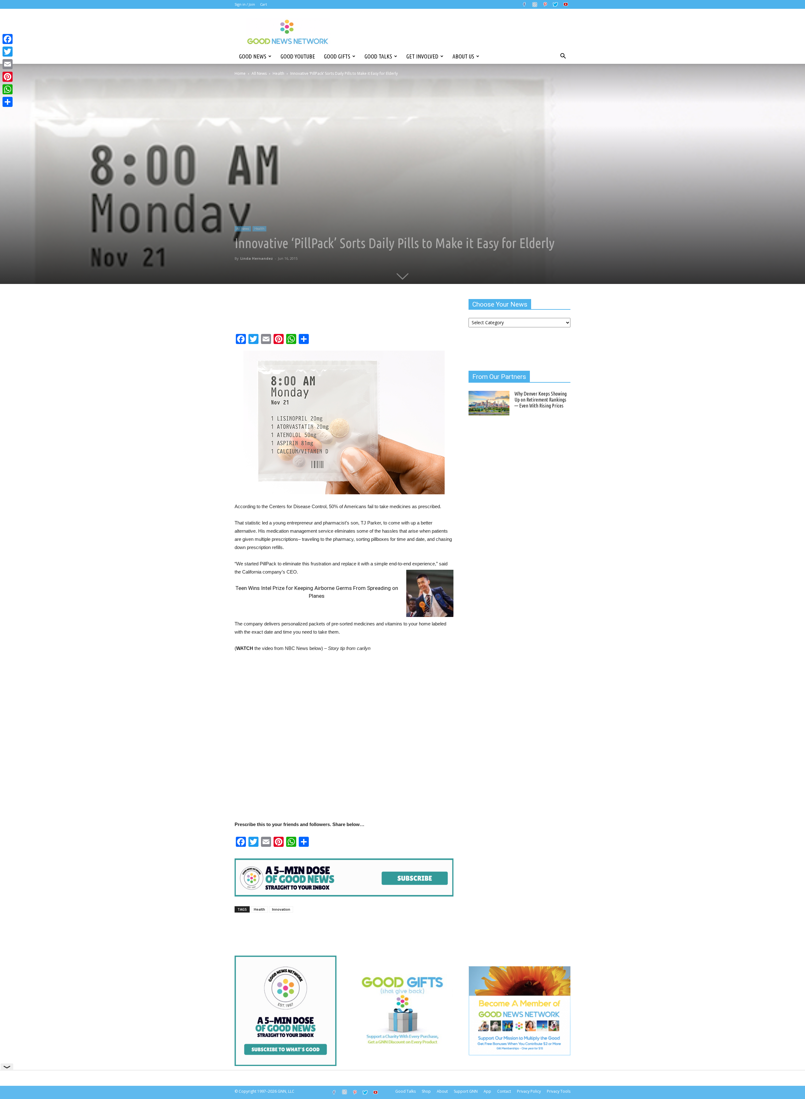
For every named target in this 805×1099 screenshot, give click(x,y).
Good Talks (378, 56)
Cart (263, 4)
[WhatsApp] (7, 89)
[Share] (7, 102)
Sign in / (241, 4)
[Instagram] (534, 4)
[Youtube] (565, 4)
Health (278, 73)
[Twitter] (555, 4)
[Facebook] (524, 4)
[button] (562, 56)
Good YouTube (297, 56)
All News (259, 73)
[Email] (7, 64)
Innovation (281, 909)
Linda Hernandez (256, 258)
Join (252, 4)
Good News (252, 56)
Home (240, 73)
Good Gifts (337, 56)
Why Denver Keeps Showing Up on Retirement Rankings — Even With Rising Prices (540, 399)
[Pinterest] (545, 4)
